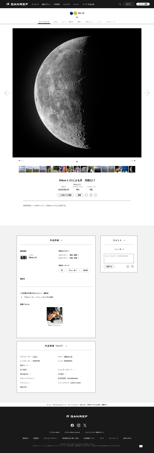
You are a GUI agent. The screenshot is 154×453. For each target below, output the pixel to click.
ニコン (35, 356)
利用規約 (36, 438)
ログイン (129, 4)
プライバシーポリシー (50, 438)
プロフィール (110, 22)
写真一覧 (82, 405)
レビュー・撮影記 (67, 22)
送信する (109, 266)
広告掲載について (89, 438)
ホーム (49, 405)
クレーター (73, 270)
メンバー (76, 4)
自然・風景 (73, 255)
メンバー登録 (143, 4)
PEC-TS (81, 13)
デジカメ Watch (55, 432)
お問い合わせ (127, 438)
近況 (55, 22)
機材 (79, 22)
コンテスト (66, 4)
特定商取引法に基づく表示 (70, 438)
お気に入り (89, 22)
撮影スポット (46, 4)
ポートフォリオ (44, 22)
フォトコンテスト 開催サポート (94, 432)
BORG (85, 270)
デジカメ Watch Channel (72, 432)
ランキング (35, 4)
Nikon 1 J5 (77, 184)
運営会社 (25, 438)
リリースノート (113, 438)
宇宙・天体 (73, 258)
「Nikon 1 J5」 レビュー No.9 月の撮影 (38, 297)
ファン (99, 22)
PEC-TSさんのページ (59, 405)
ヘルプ (102, 438)
